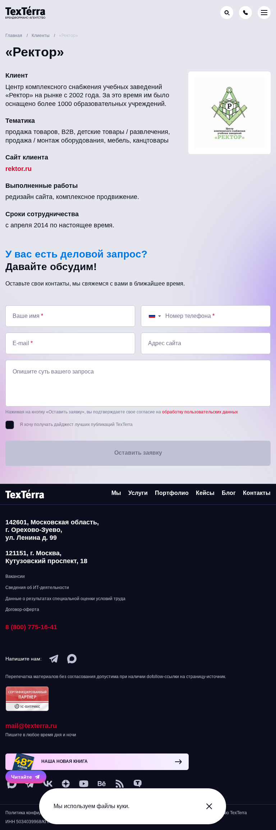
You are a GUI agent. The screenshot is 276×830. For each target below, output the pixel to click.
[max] (71, 658)
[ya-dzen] (65, 783)
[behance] (101, 783)
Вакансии (15, 576)
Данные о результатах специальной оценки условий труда (65, 598)
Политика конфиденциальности (38, 812)
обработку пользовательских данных (200, 411)
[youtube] (83, 783)
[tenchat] (137, 783)
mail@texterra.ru (31, 725)
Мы (116, 493)
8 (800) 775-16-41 (31, 627)
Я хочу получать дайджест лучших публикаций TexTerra (76, 424)
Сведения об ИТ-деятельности (37, 587)
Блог (229, 493)
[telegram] (53, 658)
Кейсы (205, 493)
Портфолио (172, 493)
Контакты (257, 493)
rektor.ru (18, 168)
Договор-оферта (22, 609)
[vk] (47, 783)
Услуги (138, 493)
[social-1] (119, 783)
